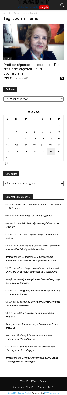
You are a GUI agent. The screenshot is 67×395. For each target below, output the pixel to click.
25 (16, 151)
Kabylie (7, 59)
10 (7, 138)
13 (34, 138)
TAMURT (7, 78)
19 (26, 145)
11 (16, 138)
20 (34, 145)
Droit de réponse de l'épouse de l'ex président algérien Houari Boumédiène (31, 69)
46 (62, 78)
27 (34, 151)
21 (42, 145)
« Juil (5, 163)
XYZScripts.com (51, 393)
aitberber (10, 256)
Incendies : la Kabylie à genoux (36, 215)
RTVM (34, 381)
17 (7, 145)
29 (50, 151)
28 (42, 151)
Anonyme (10, 324)
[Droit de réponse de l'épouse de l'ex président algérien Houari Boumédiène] (33, 42)
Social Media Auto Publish (20, 393)
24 (7, 151)
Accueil (6, 13)
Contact (43, 381)
